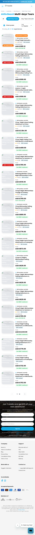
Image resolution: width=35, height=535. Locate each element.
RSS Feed (21, 456)
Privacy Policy (4, 454)
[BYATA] (3, 499)
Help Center (21, 452)
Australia (8, 11)
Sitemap (21, 458)
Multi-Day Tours (26, 11)
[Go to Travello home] (8, 6)
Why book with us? (23, 447)
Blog (2, 452)
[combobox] (16, 424)
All (3, 19)
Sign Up (17, 428)
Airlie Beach (17, 11)
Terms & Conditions (6, 449)
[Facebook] (2, 481)
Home (2, 11)
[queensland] (19, 499)
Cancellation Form (23, 454)
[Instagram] (5, 481)
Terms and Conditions (22, 432)
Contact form (22, 470)
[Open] (32, 424)
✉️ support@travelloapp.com (26, 468)
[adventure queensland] (10, 499)
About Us (3, 447)
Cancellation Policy (6, 456)
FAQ (20, 449)
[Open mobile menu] (2, 6)
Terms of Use (4, 458)
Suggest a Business (6, 468)
